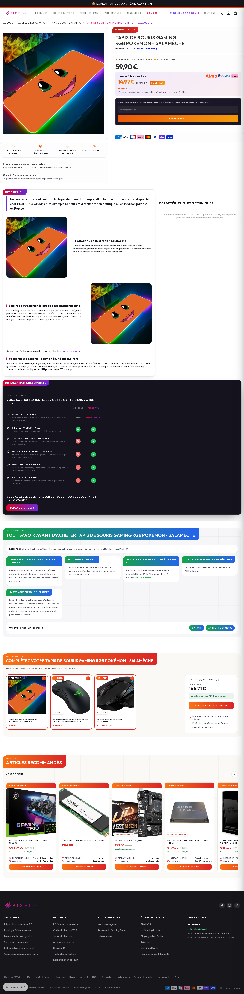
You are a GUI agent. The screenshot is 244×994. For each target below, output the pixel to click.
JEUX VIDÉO (134, 13)
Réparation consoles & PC (18, 924)
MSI (29, 976)
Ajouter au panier (31, 867)
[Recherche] (221, 13)
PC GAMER (41, 13)
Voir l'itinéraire (143, 577)
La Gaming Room (150, 930)
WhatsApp (197, 628)
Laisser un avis (106, 936)
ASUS (37, 976)
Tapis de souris (71, 351)
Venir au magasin (107, 924)
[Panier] (235, 13)
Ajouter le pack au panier (211, 705)
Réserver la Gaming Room (112, 930)
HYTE (176, 976)
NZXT (95, 976)
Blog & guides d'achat (152, 936)
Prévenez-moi (178, 118)
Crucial (137, 976)
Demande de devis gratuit (18, 936)
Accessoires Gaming (31, 22)
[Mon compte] (228, 13)
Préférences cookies (59, 987)
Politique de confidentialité (155, 953)
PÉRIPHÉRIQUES (89, 13)
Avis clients (146, 942)
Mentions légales (150, 948)
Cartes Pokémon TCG (65, 930)
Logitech (60, 976)
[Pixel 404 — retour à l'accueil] (21, 905)
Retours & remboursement (19, 948)
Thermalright (163, 976)
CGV (97, 987)
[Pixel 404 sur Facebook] (222, 905)
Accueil (8, 22)
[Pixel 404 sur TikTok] (237, 905)
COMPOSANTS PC (63, 13)
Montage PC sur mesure (17, 930)
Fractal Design (123, 976)
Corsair (48, 976)
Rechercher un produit (65, 959)
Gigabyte (106, 976)
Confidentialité (112, 987)
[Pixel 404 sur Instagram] (229, 905)
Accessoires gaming (64, 942)
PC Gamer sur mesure (65, 924)
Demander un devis (22, 507)
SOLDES (152, 13)
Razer (72, 976)
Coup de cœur (14, 774)
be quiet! (84, 976)
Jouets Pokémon (62, 936)
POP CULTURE (113, 13)
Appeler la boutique (220, 628)
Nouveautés (60, 948)
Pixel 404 (146, 924)
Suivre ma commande (16, 942)
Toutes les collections (65, 953)
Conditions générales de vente (21, 953)
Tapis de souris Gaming (65, 22)
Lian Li (149, 976)
